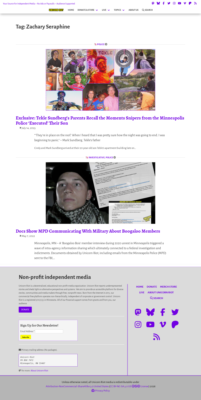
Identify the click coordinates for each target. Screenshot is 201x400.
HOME (71, 10)
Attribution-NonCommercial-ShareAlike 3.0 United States (77, 386)
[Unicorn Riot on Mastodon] (153, 3)
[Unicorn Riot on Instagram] (174, 3)
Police (100, 44)
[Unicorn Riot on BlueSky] (158, 3)
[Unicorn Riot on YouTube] (179, 3)
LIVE (104, 10)
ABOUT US (133, 10)
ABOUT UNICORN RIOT (161, 292)
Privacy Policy (102, 390)
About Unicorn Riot (39, 370)
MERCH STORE (168, 286)
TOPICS (117, 10)
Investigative (97, 157)
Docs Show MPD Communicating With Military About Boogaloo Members (88, 231)
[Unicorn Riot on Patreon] (190, 3)
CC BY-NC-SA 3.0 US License (129, 386)
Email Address (27, 331)
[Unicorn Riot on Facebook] (163, 3)
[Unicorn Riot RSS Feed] (195, 3)
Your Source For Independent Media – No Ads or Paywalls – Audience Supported (39, 3)
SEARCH (149, 10)
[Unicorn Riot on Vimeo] (184, 3)
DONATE (25, 309)
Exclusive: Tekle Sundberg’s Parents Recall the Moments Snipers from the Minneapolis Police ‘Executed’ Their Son (100, 120)
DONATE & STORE (86, 10)
